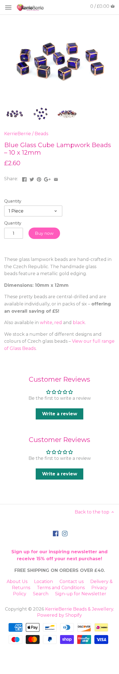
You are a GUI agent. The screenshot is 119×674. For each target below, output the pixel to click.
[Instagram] (65, 533)
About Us (17, 581)
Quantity (12, 201)
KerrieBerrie (17, 133)
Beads (41, 133)
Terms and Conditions (61, 587)
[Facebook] (55, 533)
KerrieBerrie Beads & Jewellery (79, 609)
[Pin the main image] (39, 178)
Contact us (72, 581)
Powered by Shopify (59, 615)
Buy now (44, 233)
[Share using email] (56, 178)
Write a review (59, 413)
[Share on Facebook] (24, 178)
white (46, 322)
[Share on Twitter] (32, 178)
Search (40, 593)
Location (43, 581)
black (79, 322)
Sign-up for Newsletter (80, 593)
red (58, 322)
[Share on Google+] (47, 178)
